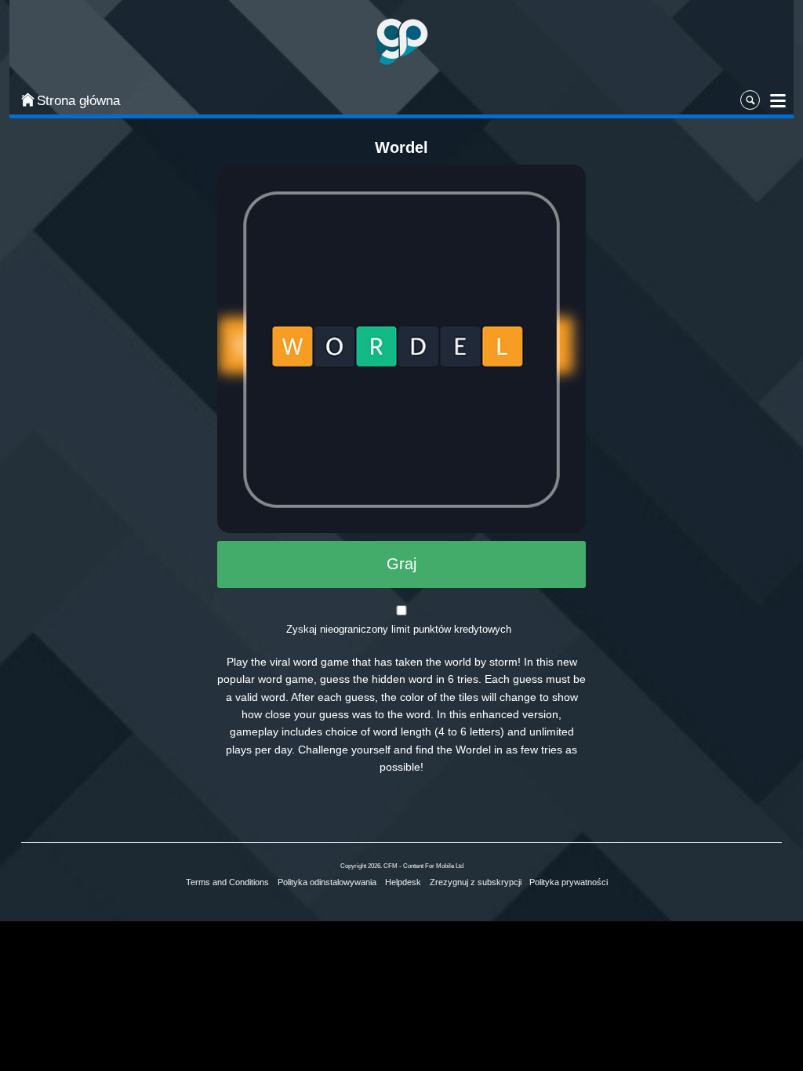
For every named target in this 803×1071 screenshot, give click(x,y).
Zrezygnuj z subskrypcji (475, 882)
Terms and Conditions (227, 882)
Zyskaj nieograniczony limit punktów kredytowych (398, 629)
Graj (401, 563)
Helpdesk (403, 882)
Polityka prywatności (568, 882)
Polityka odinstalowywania (327, 882)
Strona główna (78, 100)
